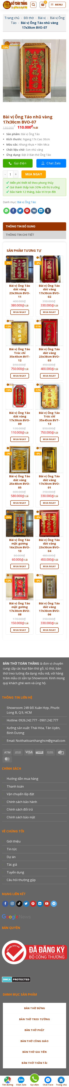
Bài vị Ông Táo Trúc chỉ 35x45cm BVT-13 (49, 418)
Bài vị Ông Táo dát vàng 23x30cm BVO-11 (19, 291)
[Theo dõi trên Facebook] (5, 904)
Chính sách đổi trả (20, 809)
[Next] (17, 105)
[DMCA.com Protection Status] (16, 979)
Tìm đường (7, 1084)
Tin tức (12, 849)
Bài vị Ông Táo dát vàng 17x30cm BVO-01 (49, 481)
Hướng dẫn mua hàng (22, 779)
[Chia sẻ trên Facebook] (13, 211)
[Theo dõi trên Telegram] (54, 904)
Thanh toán (15, 786)
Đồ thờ (29, 18)
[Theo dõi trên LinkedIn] (40, 904)
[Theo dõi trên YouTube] (47, 904)
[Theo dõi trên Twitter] (26, 904)
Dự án (11, 857)
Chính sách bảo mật (21, 817)
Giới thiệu (14, 841)
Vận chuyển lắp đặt (20, 794)
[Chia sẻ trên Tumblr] (48, 211)
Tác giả (12, 864)
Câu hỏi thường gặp (21, 880)
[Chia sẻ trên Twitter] (20, 211)
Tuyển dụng (15, 872)
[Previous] (6, 105)
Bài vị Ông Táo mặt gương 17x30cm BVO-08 (19, 609)
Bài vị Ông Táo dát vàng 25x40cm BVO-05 (19, 481)
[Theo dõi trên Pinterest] (33, 904)
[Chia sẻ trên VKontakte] (34, 211)
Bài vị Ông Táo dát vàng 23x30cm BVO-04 (49, 545)
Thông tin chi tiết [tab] (20, 235)
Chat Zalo (21, 1084)
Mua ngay (33, 174)
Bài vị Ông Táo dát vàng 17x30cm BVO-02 (49, 291)
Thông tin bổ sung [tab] (20, 226)
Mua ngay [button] (19, 312)
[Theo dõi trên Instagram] (12, 904)
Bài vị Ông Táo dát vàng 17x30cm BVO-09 (19, 418)
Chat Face (48, 1084)
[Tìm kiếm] (33, 5)
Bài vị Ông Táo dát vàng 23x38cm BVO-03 (49, 354)
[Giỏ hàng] (43, 5)
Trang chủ (11, 18)
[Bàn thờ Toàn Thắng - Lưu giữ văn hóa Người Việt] (15, 4)
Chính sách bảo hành (22, 802)
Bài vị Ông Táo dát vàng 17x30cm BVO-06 (49, 609)
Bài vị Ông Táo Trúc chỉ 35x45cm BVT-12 (19, 354)
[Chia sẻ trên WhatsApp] (6, 211)
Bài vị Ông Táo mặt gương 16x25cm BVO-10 (19, 545)
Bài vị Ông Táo (26, 202)
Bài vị (42, 18)
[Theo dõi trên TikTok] (19, 904)
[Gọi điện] (34, 1079)
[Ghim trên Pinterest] (27, 211)
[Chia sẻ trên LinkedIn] (41, 211)
